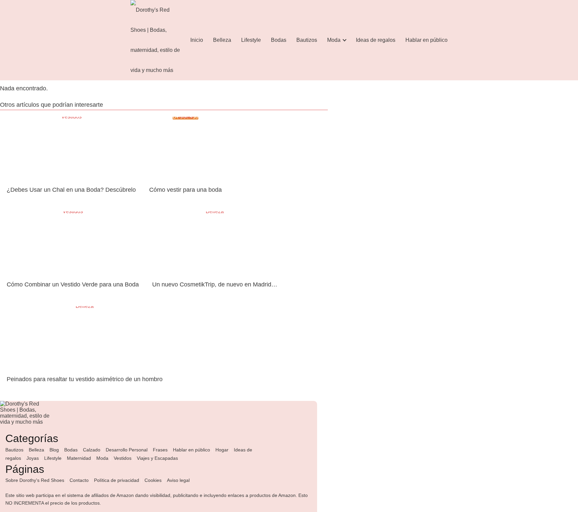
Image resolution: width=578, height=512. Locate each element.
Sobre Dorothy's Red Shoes (34, 480)
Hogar (221, 449)
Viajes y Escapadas (157, 458)
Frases (160, 449)
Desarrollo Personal (127, 449)
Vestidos (122, 458)
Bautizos (306, 40)
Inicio (196, 40)
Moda (334, 40)
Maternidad (79, 458)
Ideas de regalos (375, 40)
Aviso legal (178, 480)
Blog (54, 449)
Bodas (278, 40)
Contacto (79, 480)
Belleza (222, 40)
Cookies (153, 480)
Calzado (91, 449)
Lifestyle (251, 40)
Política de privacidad (116, 480)
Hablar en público (426, 40)
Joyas (32, 458)
